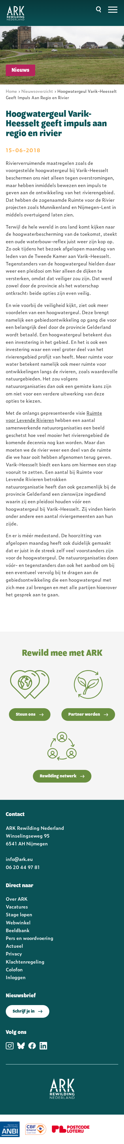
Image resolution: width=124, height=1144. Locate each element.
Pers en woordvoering (29, 937)
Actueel (14, 945)
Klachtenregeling (25, 961)
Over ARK (17, 898)
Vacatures (17, 906)
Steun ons (25, 714)
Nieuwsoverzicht (37, 91)
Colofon (14, 969)
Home (11, 91)
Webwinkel (18, 922)
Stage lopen (19, 914)
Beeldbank (17, 930)
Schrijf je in (24, 1011)
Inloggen (16, 977)
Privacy (14, 953)
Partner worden (84, 714)
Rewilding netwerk (58, 776)
